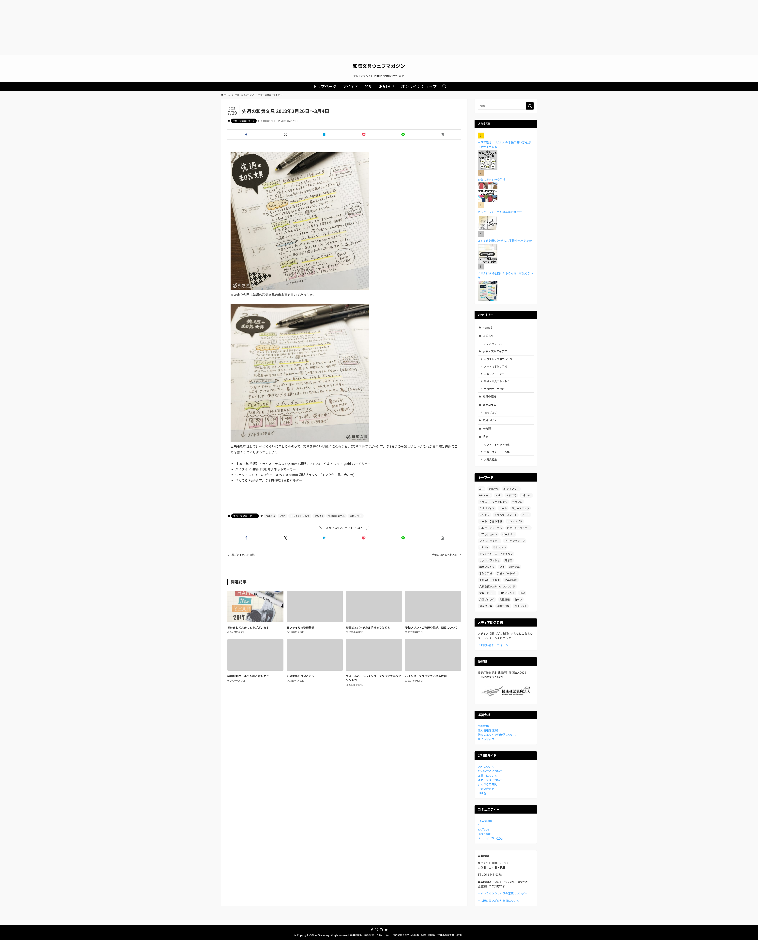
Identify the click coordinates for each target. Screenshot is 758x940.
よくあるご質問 (487, 784)
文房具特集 (490, 459)
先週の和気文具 (336, 515)
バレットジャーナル (490, 528)
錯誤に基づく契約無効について (497, 735)
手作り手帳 (485, 573)
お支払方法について (490, 771)
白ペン (518, 599)
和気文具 (514, 567)
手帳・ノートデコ (494, 374)
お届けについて (487, 775)
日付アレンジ (507, 593)
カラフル (517, 502)
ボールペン (508, 534)
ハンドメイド (515, 521)
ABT (481, 489)
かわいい (526, 495)
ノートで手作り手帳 (495, 366)
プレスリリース (493, 343)
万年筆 (508, 560)
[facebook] (372, 930)
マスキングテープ (515, 541)
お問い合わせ (486, 789)
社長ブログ (490, 412)
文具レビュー (491, 420)
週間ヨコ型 (503, 606)
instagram (485, 820)
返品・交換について (490, 780)
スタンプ (484, 515)
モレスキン (499, 547)
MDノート (485, 495)
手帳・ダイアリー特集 (497, 452)
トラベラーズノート (505, 515)
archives (270, 515)
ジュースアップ (520, 508)
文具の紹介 (489, 396)
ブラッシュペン (488, 534)
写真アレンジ (487, 567)
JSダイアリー (511, 489)
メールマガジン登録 (490, 838)
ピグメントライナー (518, 528)
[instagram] (381, 930)
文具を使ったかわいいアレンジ (497, 586)
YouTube (483, 829)
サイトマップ (486, 739)
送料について (486, 767)
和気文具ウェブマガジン (379, 66)
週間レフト (356, 515)
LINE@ (482, 793)
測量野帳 (504, 599)
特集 (485, 437)
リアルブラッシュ (489, 560)
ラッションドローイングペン (496, 554)
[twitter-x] (376, 930)
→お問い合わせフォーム (493, 645)
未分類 (487, 428)
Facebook (484, 834)
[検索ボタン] (444, 86)
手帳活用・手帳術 (494, 389)
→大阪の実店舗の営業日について (498, 901)
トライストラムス (299, 515)
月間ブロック (487, 599)
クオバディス (486, 508)
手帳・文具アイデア (495, 351)
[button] (246, 134)
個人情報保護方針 (489, 730)
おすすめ (511, 495)
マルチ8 (318, 515)
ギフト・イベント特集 (497, 444)
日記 (522, 593)
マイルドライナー (489, 541)
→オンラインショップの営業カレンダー (502, 893)
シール (503, 508)
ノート (526, 515)
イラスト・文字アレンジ (498, 359)
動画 (502, 567)
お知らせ (488, 336)
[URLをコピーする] (442, 134)
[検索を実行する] (530, 106)
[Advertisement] (379, 27)
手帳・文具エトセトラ (244, 120)
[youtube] (386, 930)
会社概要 (483, 726)
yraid (282, 515)
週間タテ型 (485, 606)
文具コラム (489, 405)
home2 (487, 327)
